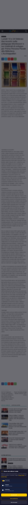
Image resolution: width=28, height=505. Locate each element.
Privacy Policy (21, 475)
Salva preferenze (14, 498)
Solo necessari (14, 502)
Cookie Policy (4, 476)
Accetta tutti (14, 494)
